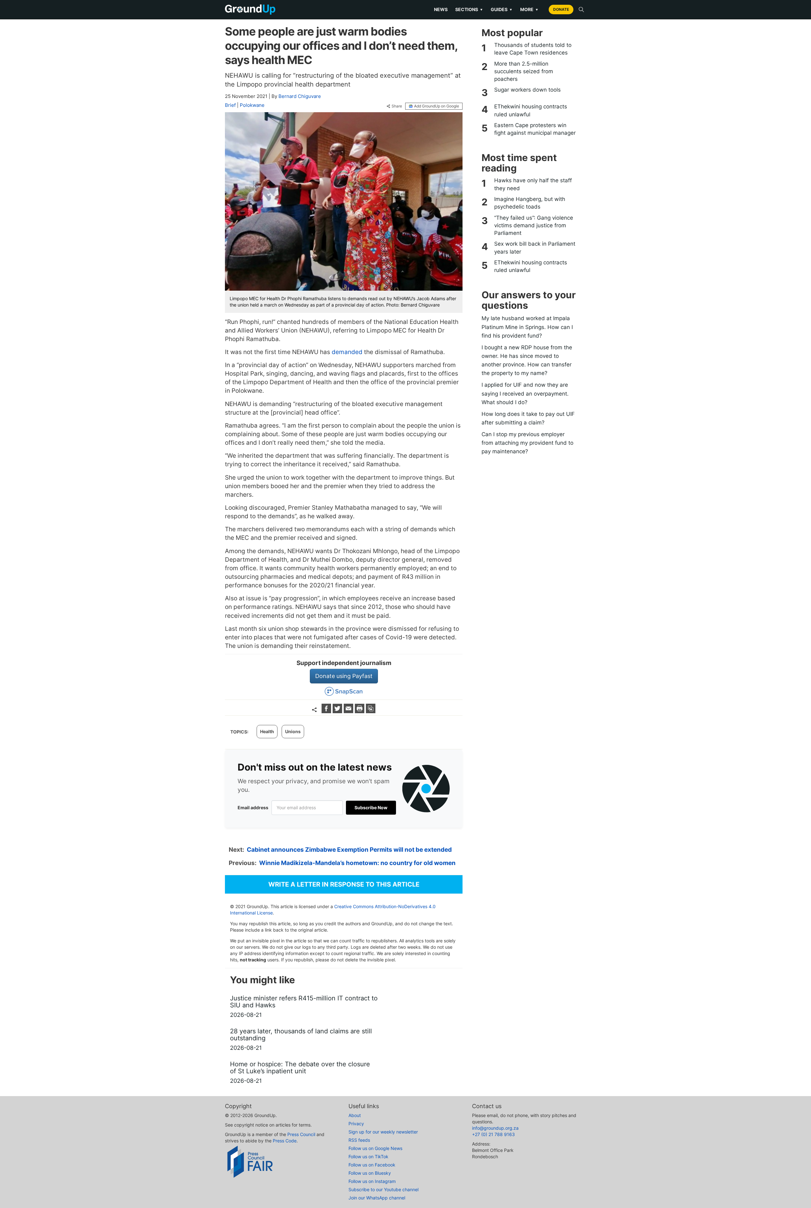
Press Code (285, 1140)
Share (397, 106)
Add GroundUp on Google (436, 106)
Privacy (356, 1123)
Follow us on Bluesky (369, 1173)
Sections (469, 9)
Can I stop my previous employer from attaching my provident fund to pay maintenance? (527, 443)
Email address (253, 807)
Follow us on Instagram (372, 1181)
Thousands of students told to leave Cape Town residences (533, 49)
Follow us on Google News (375, 1148)
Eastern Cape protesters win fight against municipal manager (535, 129)
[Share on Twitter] (338, 711)
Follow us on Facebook (371, 1164)
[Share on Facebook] (327, 711)
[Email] (349, 711)
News (441, 9)
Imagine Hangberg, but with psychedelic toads (529, 203)
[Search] (581, 9)
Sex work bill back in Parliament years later (534, 248)
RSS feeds (359, 1140)
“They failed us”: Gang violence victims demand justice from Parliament (533, 225)
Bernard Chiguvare (299, 96)
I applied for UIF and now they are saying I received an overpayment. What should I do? (525, 393)
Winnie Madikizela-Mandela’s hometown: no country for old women (357, 863)
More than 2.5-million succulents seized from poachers (523, 71)
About (354, 1115)
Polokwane (252, 105)
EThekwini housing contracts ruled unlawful (530, 110)
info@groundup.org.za (495, 1128)
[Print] (360, 711)
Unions (293, 731)
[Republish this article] (370, 711)
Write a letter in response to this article (343, 884)
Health (267, 731)
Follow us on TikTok (368, 1156)
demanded (347, 352)
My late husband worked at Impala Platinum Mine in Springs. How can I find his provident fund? (527, 327)
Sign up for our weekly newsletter (383, 1131)
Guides (502, 9)
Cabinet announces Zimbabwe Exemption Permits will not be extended (349, 849)
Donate (561, 9)
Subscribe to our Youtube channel (383, 1189)
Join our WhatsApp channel (376, 1197)
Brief (230, 105)
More (529, 9)
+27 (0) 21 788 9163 (493, 1134)
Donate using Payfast (344, 676)
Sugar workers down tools (527, 90)
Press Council (301, 1134)
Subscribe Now (370, 807)
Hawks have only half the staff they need (533, 184)
